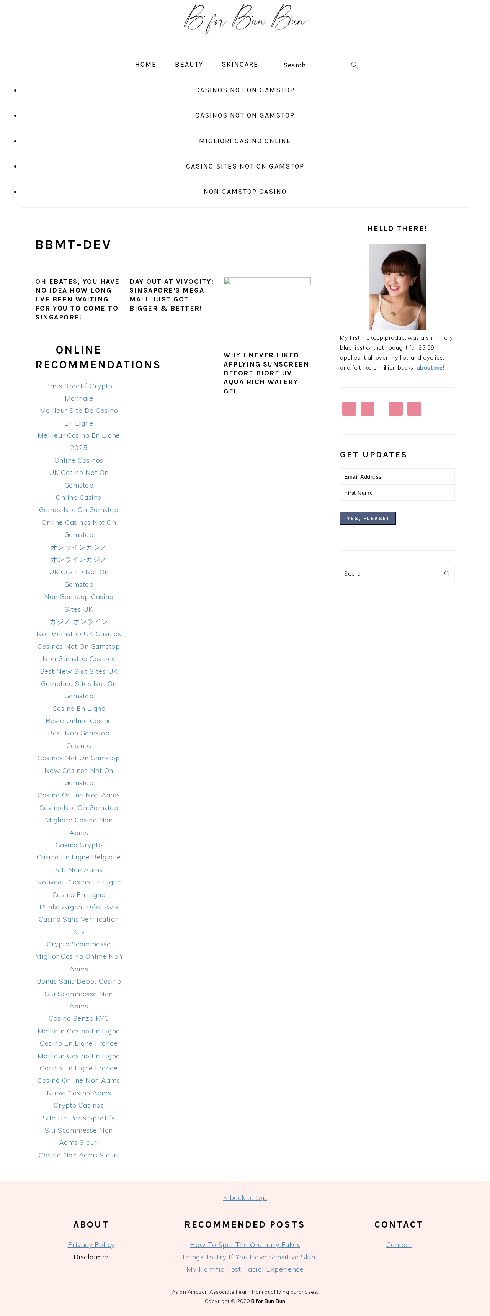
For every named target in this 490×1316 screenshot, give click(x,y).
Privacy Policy (91, 1244)
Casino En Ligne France (79, 1043)
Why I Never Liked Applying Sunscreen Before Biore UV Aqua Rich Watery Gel (266, 373)
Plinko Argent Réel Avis (79, 906)
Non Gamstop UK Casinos (78, 633)
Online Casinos (78, 460)
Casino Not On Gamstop (79, 807)
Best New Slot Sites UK (79, 671)
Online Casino (79, 497)
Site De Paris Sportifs (79, 1117)
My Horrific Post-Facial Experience (245, 1269)
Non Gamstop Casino (245, 191)
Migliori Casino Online (245, 141)
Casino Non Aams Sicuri (79, 1155)
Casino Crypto (79, 844)
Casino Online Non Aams (79, 795)
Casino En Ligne (79, 708)
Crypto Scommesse (79, 944)
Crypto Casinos (79, 1105)
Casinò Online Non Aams (79, 1080)
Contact (399, 1244)
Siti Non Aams (79, 869)
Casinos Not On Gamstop (245, 90)
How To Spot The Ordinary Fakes (245, 1244)
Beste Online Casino (79, 720)
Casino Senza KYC (79, 1018)
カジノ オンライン (78, 621)
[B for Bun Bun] (245, 42)
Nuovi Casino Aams (79, 1092)
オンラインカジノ (79, 547)
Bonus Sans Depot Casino (79, 981)
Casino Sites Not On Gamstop (245, 166)
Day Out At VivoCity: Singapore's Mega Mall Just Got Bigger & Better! (171, 295)
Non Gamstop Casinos (78, 658)
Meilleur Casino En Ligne (79, 1030)
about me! (430, 367)
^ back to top (245, 1197)
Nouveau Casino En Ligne (79, 881)
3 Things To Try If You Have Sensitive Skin (245, 1256)
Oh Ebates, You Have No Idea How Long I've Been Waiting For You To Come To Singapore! (77, 299)
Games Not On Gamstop (78, 509)
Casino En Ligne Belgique (79, 857)
